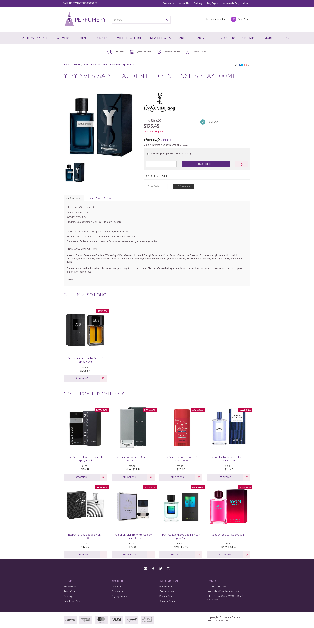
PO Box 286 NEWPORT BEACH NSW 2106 (226, 598)
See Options (81, 378)
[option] (101, 123)
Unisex (102, 38)
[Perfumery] (85, 19)
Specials (249, 38)
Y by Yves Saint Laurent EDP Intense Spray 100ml (110, 64)
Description (74, 198)
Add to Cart (206, 164)
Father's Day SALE (34, 38)
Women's (64, 38)
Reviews (92, 198)
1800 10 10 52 (90, 3)
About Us (184, 3)
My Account (217, 19)
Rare (181, 38)
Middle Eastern (129, 38)
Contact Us (168, 3)
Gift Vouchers (225, 38)
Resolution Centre (73, 601)
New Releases (160, 38)
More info (165, 139)
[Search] (167, 19)
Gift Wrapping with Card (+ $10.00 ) (171, 153)
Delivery (198, 3)
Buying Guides (119, 596)
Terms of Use (166, 591)
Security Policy (167, 601)
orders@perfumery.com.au (226, 591)
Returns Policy (167, 586)
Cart (241, 19)
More (268, 38)
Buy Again (212, 3)
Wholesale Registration (235, 3)
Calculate (184, 186)
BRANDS (287, 38)
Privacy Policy (166, 596)
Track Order (70, 591)
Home (67, 64)
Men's (84, 38)
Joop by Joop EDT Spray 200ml (228, 534)
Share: (235, 65)
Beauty (199, 38)
